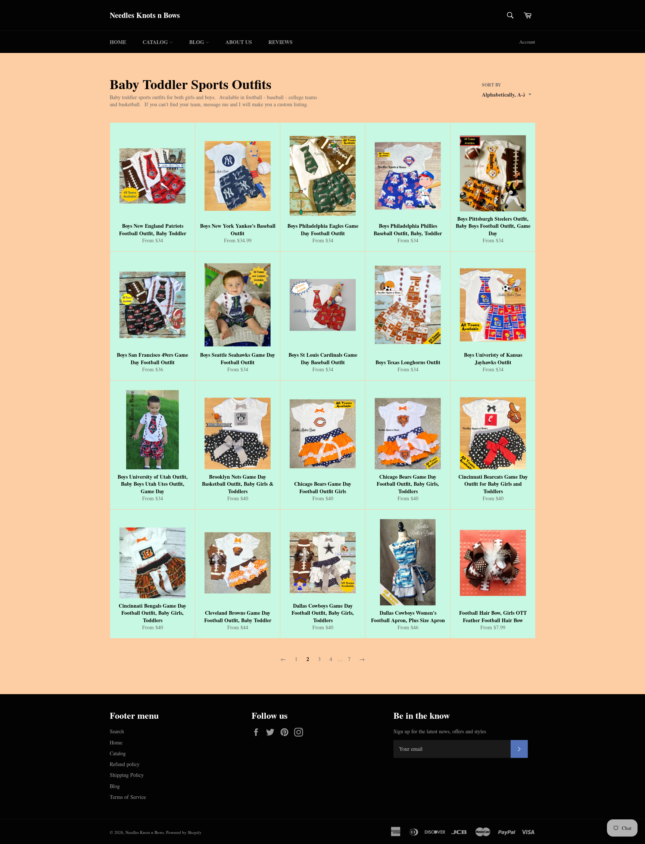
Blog (197, 42)
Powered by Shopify (184, 832)
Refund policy (125, 764)
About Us (238, 42)
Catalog (156, 42)
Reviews (280, 42)
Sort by (491, 85)
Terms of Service (128, 796)
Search (117, 731)
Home (118, 42)
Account (527, 41)
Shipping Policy (127, 774)
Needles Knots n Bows (145, 15)
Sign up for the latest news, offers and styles (439, 731)
